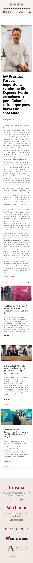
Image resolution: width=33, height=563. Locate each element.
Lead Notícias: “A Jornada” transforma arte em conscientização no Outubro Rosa (16, 309)
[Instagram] (11, 4)
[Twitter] (18, 4)
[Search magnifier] (31, 282)
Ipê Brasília (11, 276)
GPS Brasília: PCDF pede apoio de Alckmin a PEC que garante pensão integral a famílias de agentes (16, 369)
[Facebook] (14, 4)
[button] (29, 12)
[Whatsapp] (26, 529)
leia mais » (7, 336)
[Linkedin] (21, 4)
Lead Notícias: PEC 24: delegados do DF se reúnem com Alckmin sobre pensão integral (16, 433)
